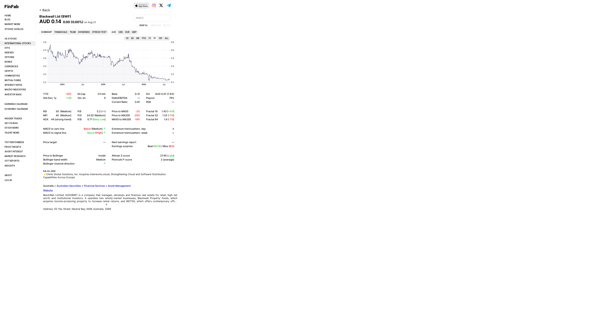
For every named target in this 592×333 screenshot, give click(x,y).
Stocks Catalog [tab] (14, 29)
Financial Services (94, 185)
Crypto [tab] (9, 71)
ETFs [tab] (7, 48)
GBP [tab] (134, 32)
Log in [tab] (8, 180)
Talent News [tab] (12, 133)
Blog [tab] (7, 19)
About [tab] (8, 175)
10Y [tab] (160, 38)
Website (48, 190)
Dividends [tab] (84, 32)
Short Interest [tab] (14, 151)
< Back (44, 10)
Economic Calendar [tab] (16, 109)
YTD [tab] (144, 38)
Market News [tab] (12, 24)
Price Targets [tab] (13, 147)
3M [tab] (137, 38)
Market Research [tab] (15, 156)
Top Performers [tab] (14, 142)
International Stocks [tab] (18, 43)
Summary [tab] (46, 32)
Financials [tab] (61, 32)
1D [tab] (127, 38)
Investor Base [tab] (13, 94)
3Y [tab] (154, 38)
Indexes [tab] (9, 52)
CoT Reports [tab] (12, 161)
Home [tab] (8, 15)
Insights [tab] (10, 165)
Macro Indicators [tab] (15, 89)
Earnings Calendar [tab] (16, 104)
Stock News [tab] (12, 128)
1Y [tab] (149, 38)
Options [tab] (9, 57)
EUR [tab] (127, 32)
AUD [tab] (114, 32)
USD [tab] (121, 32)
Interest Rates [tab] (13, 85)
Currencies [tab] (11, 66)
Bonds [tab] (8, 62)
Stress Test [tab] (99, 32)
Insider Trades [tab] (13, 118)
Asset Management (119, 185)
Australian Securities (69, 185)
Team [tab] (73, 32)
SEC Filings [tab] (11, 123)
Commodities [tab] (12, 75)
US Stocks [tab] (11, 38)
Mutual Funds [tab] (13, 80)
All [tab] (167, 38)
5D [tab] (132, 38)
